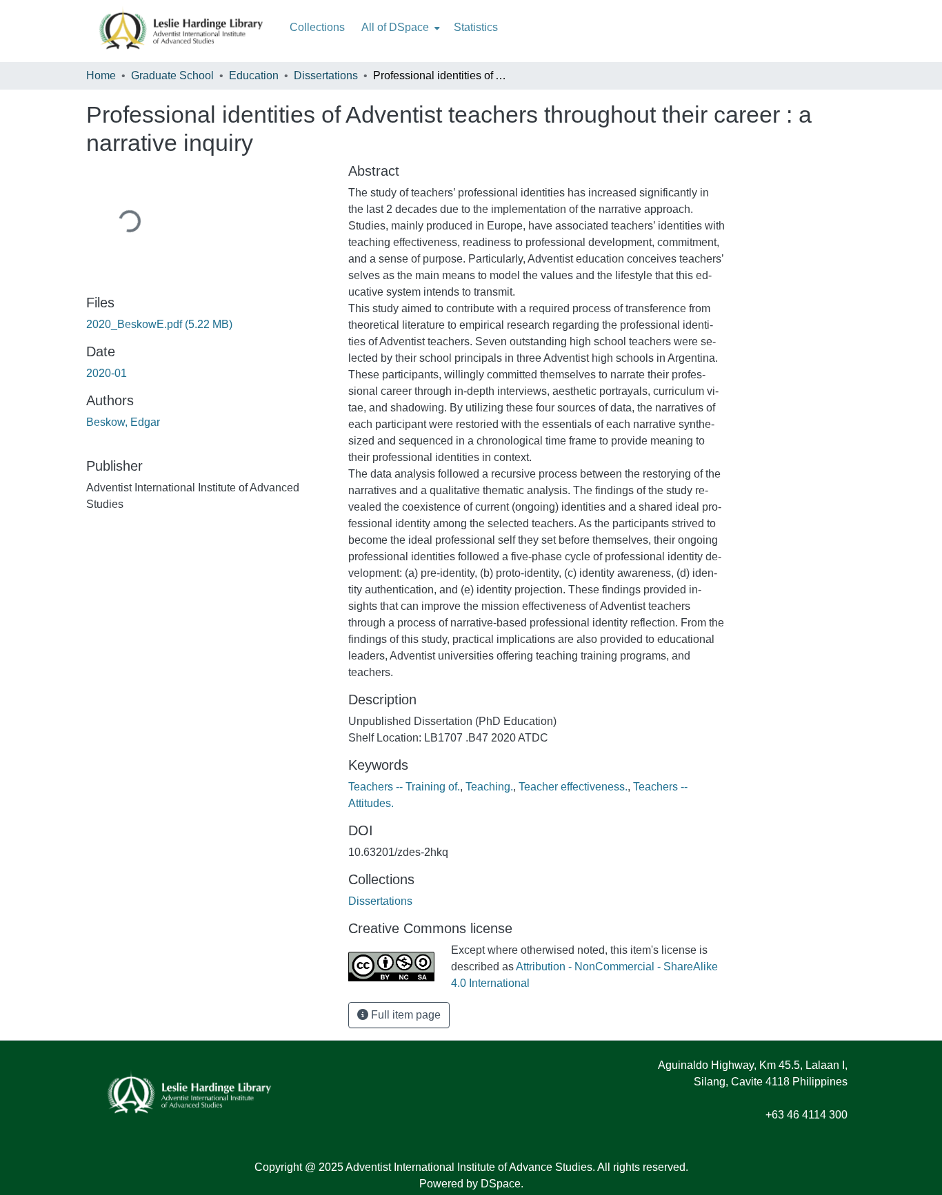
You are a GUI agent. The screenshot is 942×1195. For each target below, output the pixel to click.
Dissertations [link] (326, 75)
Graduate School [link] (172, 75)
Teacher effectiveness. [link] (573, 787)
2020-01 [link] (106, 373)
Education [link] (254, 75)
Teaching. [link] (489, 787)
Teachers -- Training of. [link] (404, 787)
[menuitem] (399, 27)
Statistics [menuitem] (476, 27)
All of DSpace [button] (395, 27)
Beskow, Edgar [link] (123, 422)
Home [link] (101, 75)
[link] (209, 324)
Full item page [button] (404, 1015)
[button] (380, 901)
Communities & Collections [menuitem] (317, 27)
